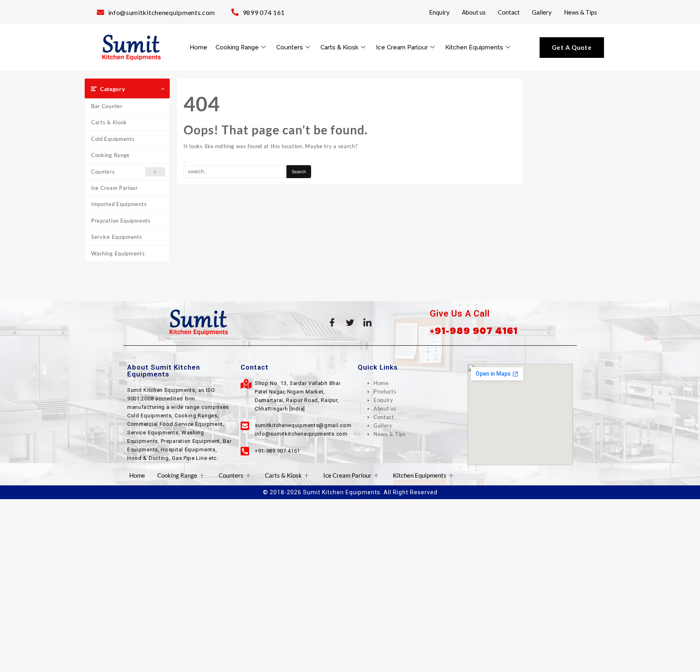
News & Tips (580, 12)
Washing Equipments (118, 253)
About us (474, 12)
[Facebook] (332, 322)
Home (198, 47)
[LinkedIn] (368, 322)
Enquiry (439, 12)
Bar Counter (107, 106)
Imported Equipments (119, 204)
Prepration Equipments (121, 220)
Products (385, 391)
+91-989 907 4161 (474, 330)
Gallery (542, 12)
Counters (289, 47)
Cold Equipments (113, 139)
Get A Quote (572, 47)
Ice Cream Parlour (402, 47)
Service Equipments (116, 237)
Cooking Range (237, 47)
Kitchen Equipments (474, 47)
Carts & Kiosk (339, 47)
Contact (509, 12)
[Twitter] (350, 322)
